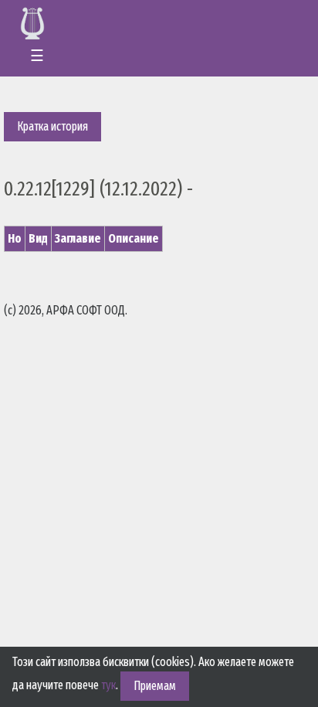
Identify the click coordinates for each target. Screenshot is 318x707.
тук (108, 685)
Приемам (155, 685)
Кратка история (52, 126)
